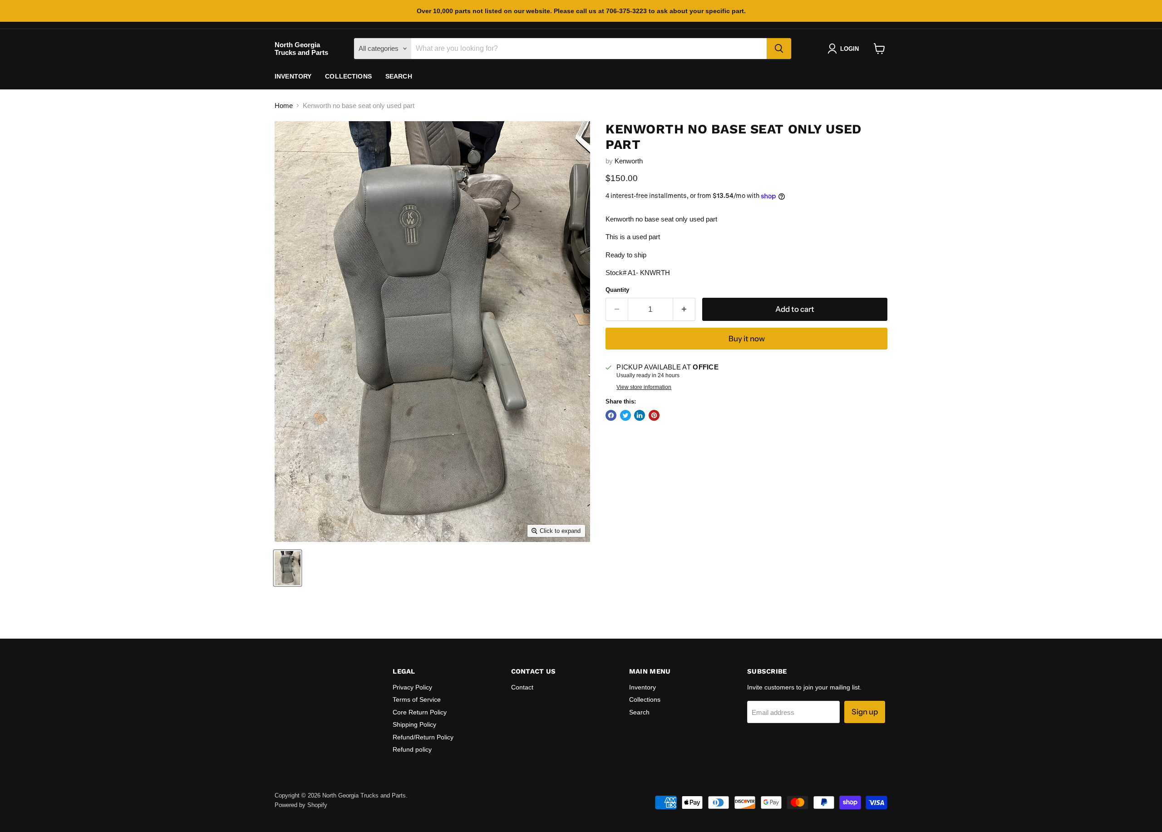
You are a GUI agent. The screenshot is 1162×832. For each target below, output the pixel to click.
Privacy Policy (412, 687)
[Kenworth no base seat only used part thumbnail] (287, 568)
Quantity (617, 289)
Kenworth (629, 161)
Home (284, 105)
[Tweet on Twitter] (625, 415)
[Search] (779, 48)
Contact (522, 687)
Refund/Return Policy (423, 737)
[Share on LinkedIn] (639, 415)
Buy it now (747, 338)
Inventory (293, 76)
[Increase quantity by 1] (684, 309)
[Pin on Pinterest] (654, 415)
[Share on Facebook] (611, 415)
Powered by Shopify (301, 805)
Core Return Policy (420, 712)
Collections (348, 76)
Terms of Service (417, 699)
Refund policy (412, 749)
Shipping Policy (414, 724)
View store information (643, 387)
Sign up (865, 711)
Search (398, 76)
